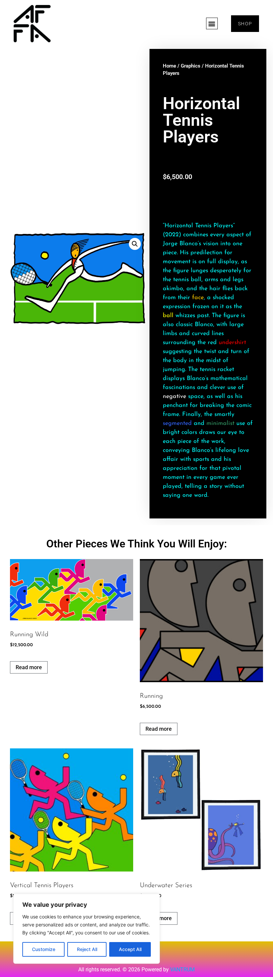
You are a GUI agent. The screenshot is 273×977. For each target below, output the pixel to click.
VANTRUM (182, 969)
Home (169, 66)
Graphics (190, 66)
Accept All (130, 949)
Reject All (87, 949)
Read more (29, 667)
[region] (86, 929)
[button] (212, 23)
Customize (43, 949)
